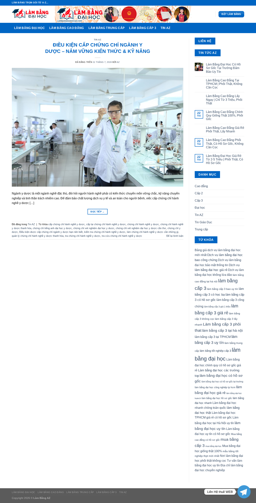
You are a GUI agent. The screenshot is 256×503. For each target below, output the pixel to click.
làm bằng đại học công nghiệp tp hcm (215, 387)
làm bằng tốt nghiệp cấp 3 (215, 350)
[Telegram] (244, 491)
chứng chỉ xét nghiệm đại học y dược (93, 228)
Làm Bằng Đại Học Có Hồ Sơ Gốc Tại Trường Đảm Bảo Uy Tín (223, 68)
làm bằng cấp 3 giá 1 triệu (217, 306)
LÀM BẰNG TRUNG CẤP (106, 28)
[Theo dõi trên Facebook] (232, 2)
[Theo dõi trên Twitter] (239, 2)
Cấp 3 (199, 200)
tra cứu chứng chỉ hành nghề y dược (122, 235)
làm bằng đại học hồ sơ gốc (217, 398)
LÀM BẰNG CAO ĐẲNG (66, 28)
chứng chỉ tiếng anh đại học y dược (52, 228)
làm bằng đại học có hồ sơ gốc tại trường (222, 381)
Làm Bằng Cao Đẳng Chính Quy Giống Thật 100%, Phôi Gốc (224, 115)
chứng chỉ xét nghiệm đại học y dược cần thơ (141, 228)
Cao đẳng (201, 186)
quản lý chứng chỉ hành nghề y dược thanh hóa (38, 235)
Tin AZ (166, 28)
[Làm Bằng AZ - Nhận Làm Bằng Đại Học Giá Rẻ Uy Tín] (30, 14)
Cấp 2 (199, 193)
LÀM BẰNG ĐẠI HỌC (29, 28)
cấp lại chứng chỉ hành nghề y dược (106, 224)
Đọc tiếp (98, 211)
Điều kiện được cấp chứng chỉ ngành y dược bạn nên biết (51, 232)
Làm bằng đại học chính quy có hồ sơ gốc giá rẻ (218, 365)
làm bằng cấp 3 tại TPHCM (213, 336)
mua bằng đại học (213, 446)
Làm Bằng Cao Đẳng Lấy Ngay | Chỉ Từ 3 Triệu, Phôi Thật (224, 99)
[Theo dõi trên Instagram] (235, 2)
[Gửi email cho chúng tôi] (242, 2)
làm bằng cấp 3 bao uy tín (222, 288)
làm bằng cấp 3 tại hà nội (222, 330)
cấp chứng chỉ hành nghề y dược (66, 224)
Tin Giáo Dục (203, 222)
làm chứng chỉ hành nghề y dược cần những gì (152, 232)
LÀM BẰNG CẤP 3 (142, 28)
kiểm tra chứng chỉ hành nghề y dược (104, 232)
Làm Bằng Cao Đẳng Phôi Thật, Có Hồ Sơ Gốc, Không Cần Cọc (224, 143)
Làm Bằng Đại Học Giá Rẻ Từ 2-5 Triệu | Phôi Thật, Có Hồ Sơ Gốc (224, 159)
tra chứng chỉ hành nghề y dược (82, 235)
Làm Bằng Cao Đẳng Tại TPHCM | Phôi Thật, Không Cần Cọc (224, 84)
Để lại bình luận (174, 235)
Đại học (200, 207)
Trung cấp (201, 229)
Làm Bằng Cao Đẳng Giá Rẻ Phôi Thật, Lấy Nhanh (225, 129)
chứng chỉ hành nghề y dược (143, 224)
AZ (118, 62)
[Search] (240, 28)
